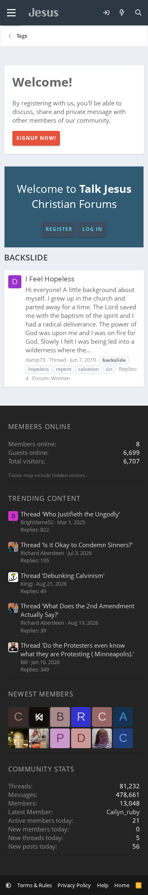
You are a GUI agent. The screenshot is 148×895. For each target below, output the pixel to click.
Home (122, 885)
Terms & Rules (34, 885)
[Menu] (11, 12)
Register (59, 229)
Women (60, 378)
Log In (92, 229)
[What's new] (122, 13)
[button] (8, 885)
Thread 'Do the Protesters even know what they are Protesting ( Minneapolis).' (77, 649)
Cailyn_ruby (123, 812)
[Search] (138, 13)
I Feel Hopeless (49, 278)
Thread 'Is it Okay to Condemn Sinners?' (76, 545)
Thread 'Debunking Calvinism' (62, 575)
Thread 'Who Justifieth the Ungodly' (70, 514)
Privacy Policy (74, 885)
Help (103, 885)
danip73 (35, 359)
